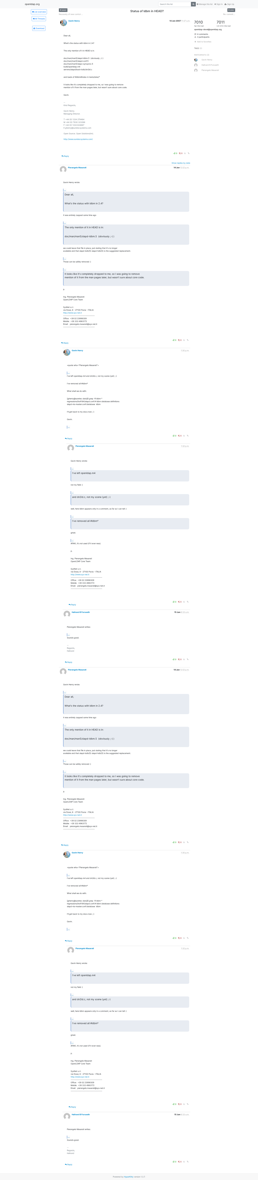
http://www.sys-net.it (72, 313)
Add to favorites (204, 41)
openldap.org (32, 4)
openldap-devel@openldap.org (208, 29)
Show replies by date (181, 163)
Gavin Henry (74, 21)
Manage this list (205, 4)
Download (39, 28)
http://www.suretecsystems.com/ (78, 139)
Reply (66, 156)
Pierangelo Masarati (77, 167)
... (65, 190)
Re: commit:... (229, 14)
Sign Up (230, 4)
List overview (40, 12)
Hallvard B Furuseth (81, 612)
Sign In (219, 4)
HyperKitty (128, 1177)
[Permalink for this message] (188, 153)
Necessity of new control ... (71, 14)
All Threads (40, 18)
